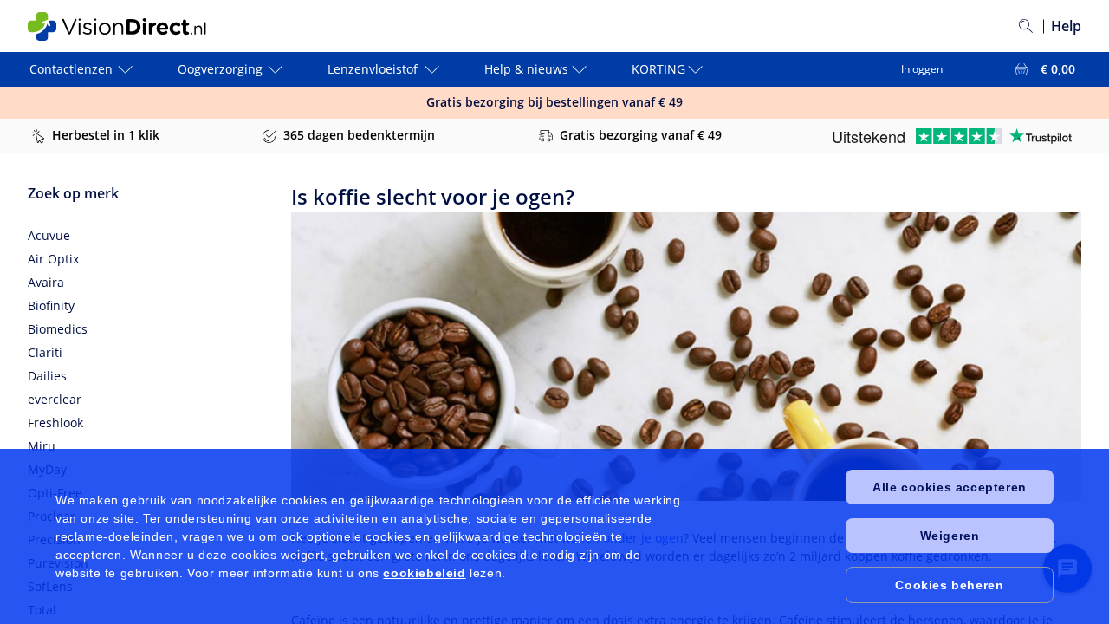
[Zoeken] (1025, 26)
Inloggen (922, 69)
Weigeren (950, 536)
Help (1066, 26)
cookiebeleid (424, 573)
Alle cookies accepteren (949, 487)
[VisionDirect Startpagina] (131, 26)
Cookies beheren (949, 585)
